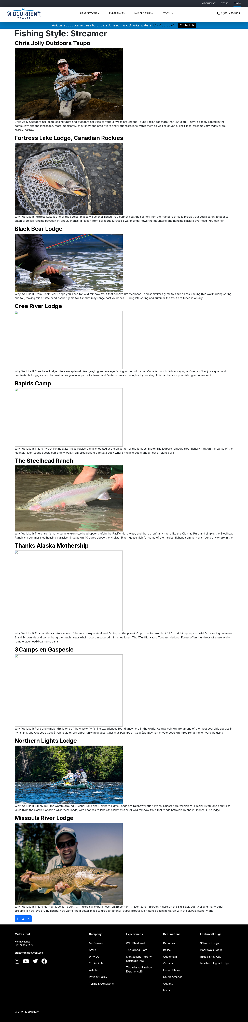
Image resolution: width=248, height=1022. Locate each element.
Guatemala (170, 956)
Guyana (168, 983)
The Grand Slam (136, 950)
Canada (168, 963)
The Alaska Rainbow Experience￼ (139, 969)
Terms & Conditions (101, 983)
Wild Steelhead (135, 943)
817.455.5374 (163, 25)
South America (172, 977)
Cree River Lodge (38, 306)
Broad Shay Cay (210, 956)
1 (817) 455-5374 (230, 13)
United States (171, 970)
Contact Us (187, 25)
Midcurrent (209, 3)
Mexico (167, 990)
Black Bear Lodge (38, 228)
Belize (167, 950)
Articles (94, 970)
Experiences (117, 13)
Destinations (88, 13)
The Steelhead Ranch (44, 460)
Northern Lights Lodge (46, 740)
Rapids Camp (33, 383)
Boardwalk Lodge (211, 950)
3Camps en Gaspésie (44, 649)
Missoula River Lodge (44, 817)
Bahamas (169, 943)
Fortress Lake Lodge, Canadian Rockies (69, 137)
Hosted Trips (143, 13)
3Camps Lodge (209, 943)
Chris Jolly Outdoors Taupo (52, 43)
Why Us (168, 13)
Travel (237, 3)
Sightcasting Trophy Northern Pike (139, 958)
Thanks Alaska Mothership (52, 545)
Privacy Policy (98, 977)
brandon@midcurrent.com (29, 952)
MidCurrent (96, 943)
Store (224, 3)
